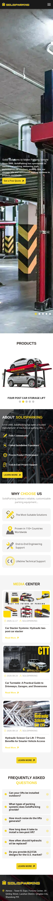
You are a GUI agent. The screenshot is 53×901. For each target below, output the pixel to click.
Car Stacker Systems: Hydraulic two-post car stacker (25, 630)
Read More (10, 638)
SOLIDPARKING (29, 621)
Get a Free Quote (12, 181)
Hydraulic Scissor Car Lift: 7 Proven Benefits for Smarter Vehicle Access (25, 739)
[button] (36, 314)
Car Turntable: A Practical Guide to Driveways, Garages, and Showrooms (26, 685)
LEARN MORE (11, 475)
